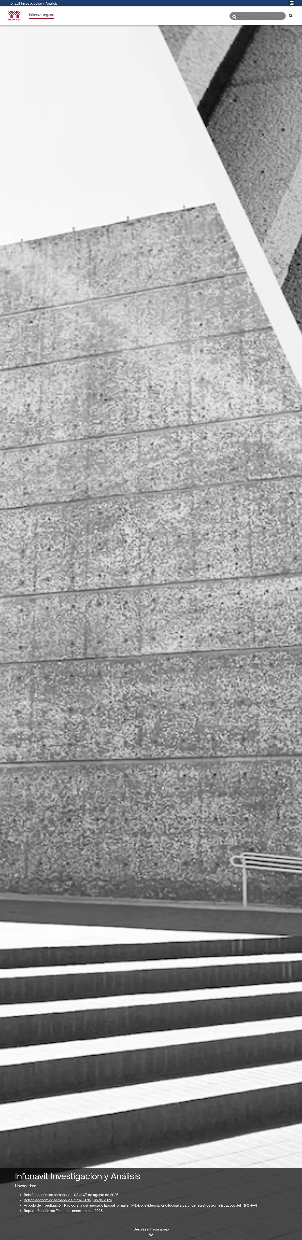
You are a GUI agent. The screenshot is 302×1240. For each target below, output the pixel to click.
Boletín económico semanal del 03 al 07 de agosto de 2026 (71, 1194)
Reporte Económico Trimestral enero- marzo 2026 (63, 1210)
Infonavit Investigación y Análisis (32, 3)
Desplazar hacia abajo (151, 1229)
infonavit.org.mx (41, 14)
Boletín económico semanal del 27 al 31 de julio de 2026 (68, 1200)
